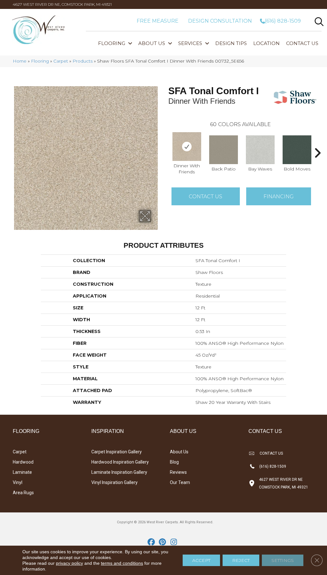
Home (20, 61)
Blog (174, 462)
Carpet (60, 61)
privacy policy (69, 563)
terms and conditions (122, 563)
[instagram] (174, 542)
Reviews (178, 472)
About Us (179, 451)
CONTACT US (271, 453)
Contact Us (205, 196)
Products (82, 61)
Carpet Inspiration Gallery (116, 451)
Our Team (180, 482)
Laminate (22, 472)
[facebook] (151, 542)
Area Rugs (23, 492)
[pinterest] (162, 542)
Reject (241, 560)
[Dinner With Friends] (187, 147)
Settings (282, 560)
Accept (201, 560)
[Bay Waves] (260, 150)
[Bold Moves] (297, 150)
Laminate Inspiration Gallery (119, 472)
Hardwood (23, 462)
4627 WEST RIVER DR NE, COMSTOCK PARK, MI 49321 (62, 4)
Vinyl (17, 482)
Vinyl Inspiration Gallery (114, 482)
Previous (165, 143)
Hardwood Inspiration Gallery (120, 462)
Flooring (40, 61)
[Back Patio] (224, 150)
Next (317, 143)
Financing (278, 196)
